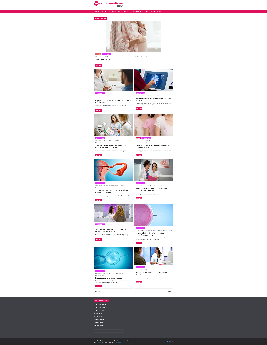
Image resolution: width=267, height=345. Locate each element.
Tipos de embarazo (102, 59)
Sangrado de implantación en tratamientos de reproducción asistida (112, 230)
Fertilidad (127, 11)
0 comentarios (111, 56)
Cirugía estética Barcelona (100, 304)
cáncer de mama (140, 142)
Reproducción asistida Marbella (101, 334)
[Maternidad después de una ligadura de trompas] (153, 256)
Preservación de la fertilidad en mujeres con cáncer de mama (153, 146)
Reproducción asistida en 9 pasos (108, 278)
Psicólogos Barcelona (99, 319)
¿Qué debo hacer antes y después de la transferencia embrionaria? (110, 146)
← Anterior (97, 291)
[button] (140, 12)
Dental (120, 11)
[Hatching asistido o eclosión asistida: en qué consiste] (153, 80)
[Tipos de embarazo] (133, 36)
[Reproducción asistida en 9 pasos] (113, 258)
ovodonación (144, 56)
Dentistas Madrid (98, 316)
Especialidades (136, 11)
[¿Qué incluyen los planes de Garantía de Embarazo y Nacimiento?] (153, 170)
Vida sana (97, 11)
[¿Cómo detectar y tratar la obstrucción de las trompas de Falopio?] (113, 170)
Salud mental (112, 11)
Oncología (138, 138)
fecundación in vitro (128, 56)
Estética (104, 11)
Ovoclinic (98, 56)
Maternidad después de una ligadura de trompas (151, 273)
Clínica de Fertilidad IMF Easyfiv (102, 140)
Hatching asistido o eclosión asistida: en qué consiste (153, 99)
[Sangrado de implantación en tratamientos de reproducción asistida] (113, 213)
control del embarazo (120, 56)
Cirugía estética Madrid (99, 307)
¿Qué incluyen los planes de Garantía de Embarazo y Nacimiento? (151, 189)
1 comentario (153, 185)
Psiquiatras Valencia (98, 328)
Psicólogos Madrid (98, 322)
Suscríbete (159, 11)
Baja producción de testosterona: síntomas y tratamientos (113, 101)
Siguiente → (170, 291)
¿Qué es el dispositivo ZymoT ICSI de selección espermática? (150, 234)
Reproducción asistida (106, 54)
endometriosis (99, 187)
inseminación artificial (137, 56)
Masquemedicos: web (149, 11)
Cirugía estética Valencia (99, 310)
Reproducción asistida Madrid (101, 331)
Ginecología (98, 54)
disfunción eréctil (99, 98)
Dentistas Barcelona (98, 313)
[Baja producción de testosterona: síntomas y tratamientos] (113, 80)
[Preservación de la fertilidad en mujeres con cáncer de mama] (153, 125)
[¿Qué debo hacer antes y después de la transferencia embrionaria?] (113, 125)
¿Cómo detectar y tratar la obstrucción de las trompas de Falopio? (113, 191)
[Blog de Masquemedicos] (108, 1)
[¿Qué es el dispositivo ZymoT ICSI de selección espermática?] (153, 215)
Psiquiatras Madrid (98, 325)
